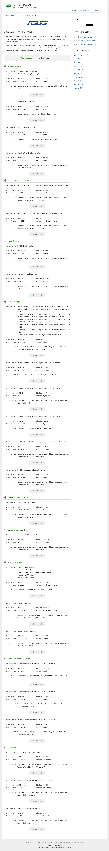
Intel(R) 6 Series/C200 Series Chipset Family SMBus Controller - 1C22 (41, 363)
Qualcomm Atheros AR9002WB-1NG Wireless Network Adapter (39, 213)
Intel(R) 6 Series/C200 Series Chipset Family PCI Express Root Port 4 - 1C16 (43, 319)
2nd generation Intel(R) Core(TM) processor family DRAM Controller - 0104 (43, 306)
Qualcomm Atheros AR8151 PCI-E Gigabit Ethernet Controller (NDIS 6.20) (43, 185)
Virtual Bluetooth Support (26, 578)
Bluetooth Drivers (15, 562)
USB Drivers (12, 747)
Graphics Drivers (14, 66)
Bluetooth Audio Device (25, 567)
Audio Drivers (13, 241)
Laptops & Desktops (24, 15)
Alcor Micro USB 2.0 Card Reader (29, 752)
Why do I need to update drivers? (86, 41)
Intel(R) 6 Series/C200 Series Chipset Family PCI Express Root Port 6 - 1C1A (43, 322)
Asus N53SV (78, 66)
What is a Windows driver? (83, 37)
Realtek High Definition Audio (27, 274)
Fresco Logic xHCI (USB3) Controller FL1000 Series (35, 780)
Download (37, 95)
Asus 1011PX (78, 84)
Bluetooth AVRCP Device (25, 570)
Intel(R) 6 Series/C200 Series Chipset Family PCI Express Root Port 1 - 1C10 (43, 314)
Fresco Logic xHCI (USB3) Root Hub (29, 808)
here (45, 50)
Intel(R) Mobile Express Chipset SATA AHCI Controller (36, 664)
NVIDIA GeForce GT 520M (26, 102)
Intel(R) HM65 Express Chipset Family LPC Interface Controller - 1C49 (41, 335)
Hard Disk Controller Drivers (19, 659)
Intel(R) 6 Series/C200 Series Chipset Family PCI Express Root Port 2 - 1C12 (43, 317)
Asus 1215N (78, 62)
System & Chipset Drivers (18, 301)
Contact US (97, 10)
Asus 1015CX (78, 70)
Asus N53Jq (78, 55)
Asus (12, 15)
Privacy (49, 845)
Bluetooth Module (23, 603)
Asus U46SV (78, 88)
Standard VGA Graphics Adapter (28, 74)
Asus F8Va (77, 59)
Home (74, 10)
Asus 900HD (78, 77)
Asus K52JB (78, 73)
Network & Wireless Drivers (19, 180)
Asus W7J (77, 81)
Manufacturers (85, 10)
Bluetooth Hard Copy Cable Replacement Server (34, 572)
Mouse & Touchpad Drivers (19, 530)
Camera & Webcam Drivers (18, 497)
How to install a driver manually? (86, 44)
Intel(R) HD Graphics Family (27, 71)
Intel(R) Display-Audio (25, 246)
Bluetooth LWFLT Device (25, 575)
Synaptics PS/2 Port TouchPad (27, 535)
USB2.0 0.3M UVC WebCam (27, 502)
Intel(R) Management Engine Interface (31, 470)
